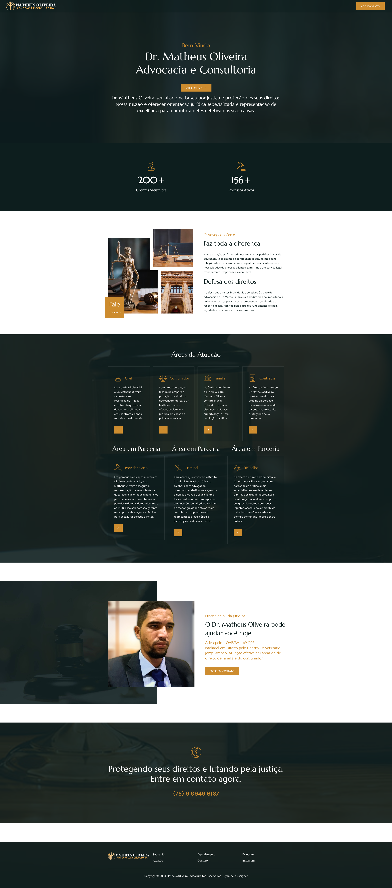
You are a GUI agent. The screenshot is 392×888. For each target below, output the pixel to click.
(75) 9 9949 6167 (196, 793)
